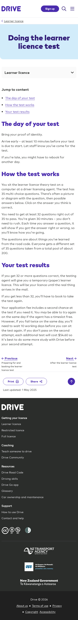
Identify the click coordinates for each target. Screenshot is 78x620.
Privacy (57, 605)
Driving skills (10, 478)
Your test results (17, 111)
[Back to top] (71, 381)
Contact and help (13, 518)
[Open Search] (64, 9)
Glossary (7, 490)
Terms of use (40, 605)
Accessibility (47, 611)
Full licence (9, 436)
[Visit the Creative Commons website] (11, 531)
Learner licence (11, 424)
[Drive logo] (11, 9)
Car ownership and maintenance (23, 497)
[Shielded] (28, 530)
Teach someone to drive (17, 451)
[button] (39, 72)
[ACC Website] (39, 567)
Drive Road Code (12, 472)
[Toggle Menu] (72, 9)
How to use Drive (12, 512)
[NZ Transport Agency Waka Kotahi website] (39, 551)
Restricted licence (13, 430)
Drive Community (13, 457)
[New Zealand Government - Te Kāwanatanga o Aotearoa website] (39, 583)
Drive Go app (10, 484)
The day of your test (20, 98)
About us (22, 605)
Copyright (31, 611)
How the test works (19, 104)
